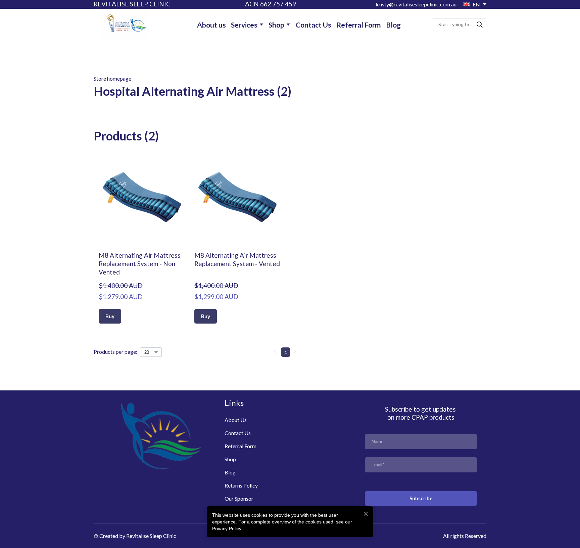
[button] (480, 24)
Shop (276, 24)
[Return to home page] (124, 25)
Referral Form (358, 24)
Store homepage (112, 78)
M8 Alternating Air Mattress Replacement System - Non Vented (140, 263)
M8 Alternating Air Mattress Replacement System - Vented (237, 259)
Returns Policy (241, 485)
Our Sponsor (239, 498)
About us (211, 24)
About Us (236, 420)
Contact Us (313, 24)
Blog (393, 24)
